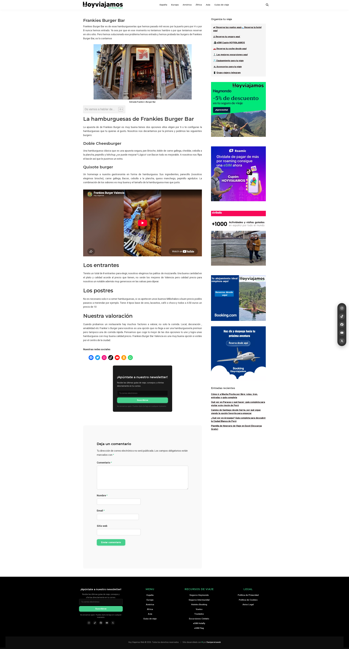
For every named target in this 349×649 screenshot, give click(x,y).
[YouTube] (342, 333)
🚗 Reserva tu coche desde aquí (229, 48)
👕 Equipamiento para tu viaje (228, 60)
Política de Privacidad (248, 595)
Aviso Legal (248, 604)
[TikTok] (342, 316)
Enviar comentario (111, 542)
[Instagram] (342, 308)
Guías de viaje (150, 618)
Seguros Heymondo (199, 595)
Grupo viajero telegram (228, 72)
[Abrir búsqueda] (267, 5)
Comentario (104, 462)
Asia (150, 614)
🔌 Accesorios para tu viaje (227, 66)
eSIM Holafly (199, 623)
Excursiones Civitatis (199, 618)
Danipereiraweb (214, 642)
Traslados (199, 614)
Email (101, 510)
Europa (150, 600)
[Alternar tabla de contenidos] (119, 109)
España (150, 595)
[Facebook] (342, 324)
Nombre (102, 495)
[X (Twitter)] (113, 623)
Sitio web (102, 525)
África (150, 609)
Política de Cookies (248, 600)
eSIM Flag (199, 628)
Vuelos (199, 609)
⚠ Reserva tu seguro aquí (226, 36)
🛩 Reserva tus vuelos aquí (227, 27)
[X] (342, 341)
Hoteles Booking (199, 604)
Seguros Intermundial (199, 600)
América (150, 604)
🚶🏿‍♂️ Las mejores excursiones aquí (230, 54)
